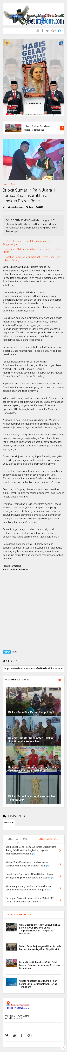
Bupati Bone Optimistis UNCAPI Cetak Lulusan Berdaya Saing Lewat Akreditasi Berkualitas (41, 126)
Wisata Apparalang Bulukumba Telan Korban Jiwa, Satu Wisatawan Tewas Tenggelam (38, 984)
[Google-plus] (53, 31)
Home (5, 184)
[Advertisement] (33, 612)
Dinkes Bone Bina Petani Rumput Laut (31, 712)
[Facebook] (42, 31)
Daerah (13, 184)
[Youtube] (37, 31)
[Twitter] (47, 31)
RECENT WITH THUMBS (19, 914)
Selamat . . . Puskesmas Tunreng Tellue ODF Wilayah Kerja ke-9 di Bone (32, 769)
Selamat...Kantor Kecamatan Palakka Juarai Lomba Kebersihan (31, 739)
